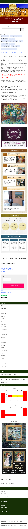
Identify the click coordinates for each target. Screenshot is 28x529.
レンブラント (12, 38)
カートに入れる (14, 285)
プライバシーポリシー (14, 521)
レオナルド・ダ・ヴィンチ (6, 41)
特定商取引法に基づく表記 (6, 292)
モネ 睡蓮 (21, 41)
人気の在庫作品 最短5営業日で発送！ (9, 374)
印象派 (6, 52)
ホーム (2, 52)
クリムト (17, 46)
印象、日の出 (18, 36)
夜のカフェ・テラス (5, 36)
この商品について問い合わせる (7, 269)
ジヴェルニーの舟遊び (5, 46)
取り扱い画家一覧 (4, 382)
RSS (20, 521)
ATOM (22, 521)
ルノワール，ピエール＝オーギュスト (16, 52)
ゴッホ (12, 46)
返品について (4, 290)
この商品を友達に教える (6, 268)
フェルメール (12, 43)
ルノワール (15, 41)
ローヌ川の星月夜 (4, 38)
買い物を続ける (4, 271)
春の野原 (12, 36)
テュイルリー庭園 (4, 43)
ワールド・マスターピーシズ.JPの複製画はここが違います (13, 379)
